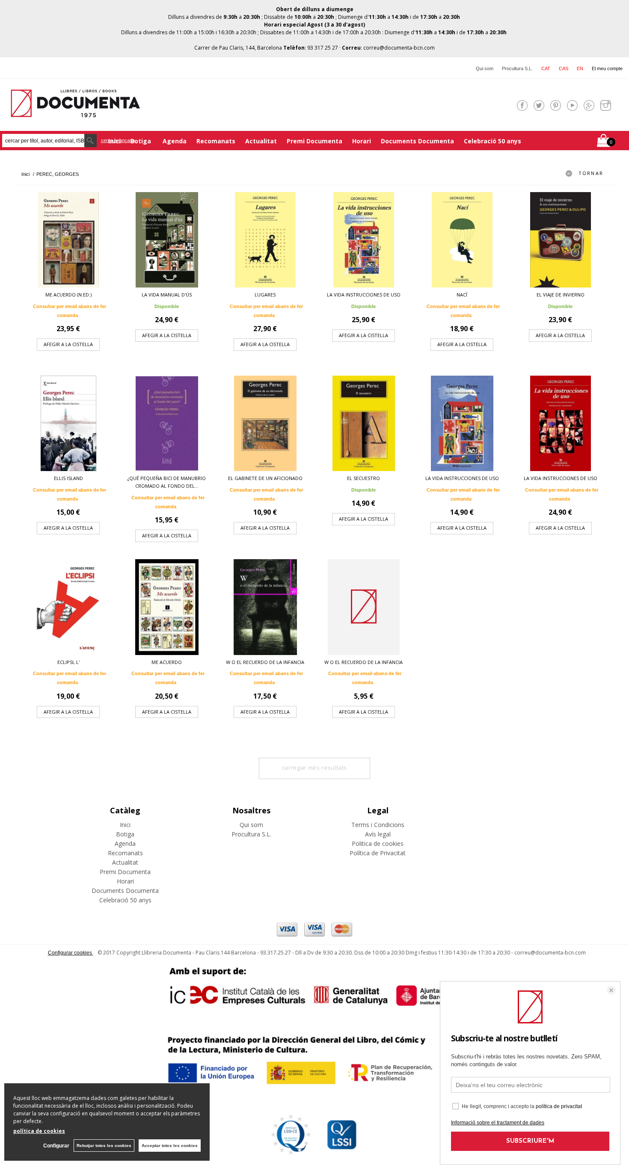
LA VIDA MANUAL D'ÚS (167, 294)
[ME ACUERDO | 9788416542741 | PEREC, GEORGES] (167, 607)
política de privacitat (559, 1106)
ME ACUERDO (166, 662)
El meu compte (607, 68)
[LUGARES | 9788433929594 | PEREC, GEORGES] (265, 240)
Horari (361, 141)
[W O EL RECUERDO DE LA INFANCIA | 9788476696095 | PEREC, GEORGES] (363, 607)
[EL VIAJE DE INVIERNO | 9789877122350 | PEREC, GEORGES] (560, 240)
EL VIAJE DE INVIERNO (560, 294)
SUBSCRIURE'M (530, 1141)
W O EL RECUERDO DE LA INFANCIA (265, 662)
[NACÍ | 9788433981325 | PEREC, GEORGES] (462, 240)
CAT (545, 68)
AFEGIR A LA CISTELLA (68, 344)
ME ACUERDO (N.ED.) (68, 294)
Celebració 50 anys (492, 141)
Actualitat (261, 141)
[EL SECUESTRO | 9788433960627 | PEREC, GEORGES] (363, 423)
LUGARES (265, 294)
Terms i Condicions (377, 825)
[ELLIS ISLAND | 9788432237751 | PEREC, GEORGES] (68, 423)
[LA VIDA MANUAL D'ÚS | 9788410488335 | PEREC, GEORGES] (167, 240)
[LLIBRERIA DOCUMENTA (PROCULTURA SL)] (75, 112)
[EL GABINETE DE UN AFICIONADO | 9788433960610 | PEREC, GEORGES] (265, 423)
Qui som (484, 68)
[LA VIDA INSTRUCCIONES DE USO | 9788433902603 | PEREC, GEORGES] (462, 423)
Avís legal (378, 834)
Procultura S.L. (517, 68)
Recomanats (215, 141)
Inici (125, 825)
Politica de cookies (378, 843)
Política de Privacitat (378, 853)
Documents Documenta (417, 141)
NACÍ (462, 294)
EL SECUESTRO (363, 478)
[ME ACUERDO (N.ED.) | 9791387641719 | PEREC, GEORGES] (68, 240)
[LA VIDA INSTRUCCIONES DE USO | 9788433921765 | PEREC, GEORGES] (363, 240)
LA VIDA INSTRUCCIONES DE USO (364, 294)
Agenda (175, 141)
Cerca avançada (118, 140)
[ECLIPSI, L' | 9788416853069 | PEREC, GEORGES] (68, 607)
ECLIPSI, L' (68, 662)
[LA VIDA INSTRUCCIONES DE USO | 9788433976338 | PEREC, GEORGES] (560, 423)
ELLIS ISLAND (68, 478)
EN (580, 68)
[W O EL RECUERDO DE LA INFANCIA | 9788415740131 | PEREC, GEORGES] (265, 607)
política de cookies (39, 1131)
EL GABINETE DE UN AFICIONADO (265, 478)
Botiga (142, 141)
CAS (563, 68)
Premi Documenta (314, 141)
